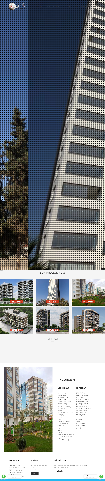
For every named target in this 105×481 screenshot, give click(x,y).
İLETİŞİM (94, 6)
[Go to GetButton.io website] (101, 479)
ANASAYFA (39, 6)
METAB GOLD (66, 6)
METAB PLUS (74, 6)
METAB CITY (59, 6)
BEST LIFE (52, 6)
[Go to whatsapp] (101, 476)
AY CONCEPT (82, 6)
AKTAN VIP (45, 6)
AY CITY (89, 6)
